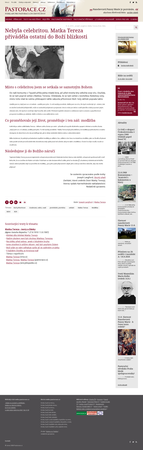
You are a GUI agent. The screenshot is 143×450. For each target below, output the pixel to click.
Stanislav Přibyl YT (93, 402)
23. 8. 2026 (121, 79)
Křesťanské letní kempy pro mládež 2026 (126, 38)
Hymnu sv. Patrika (52, 431)
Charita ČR (92, 399)
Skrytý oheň (100, 177)
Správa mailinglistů (127, 65)
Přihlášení (123, 62)
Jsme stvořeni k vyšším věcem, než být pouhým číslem (32, 244)
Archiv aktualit (122, 385)
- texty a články (27, 229)
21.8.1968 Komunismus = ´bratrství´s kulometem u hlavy (125, 177)
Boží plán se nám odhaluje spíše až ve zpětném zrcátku (32, 247)
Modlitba (95, 208)
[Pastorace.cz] (25, 11)
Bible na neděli (125, 75)
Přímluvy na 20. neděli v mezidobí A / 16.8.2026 (126, 254)
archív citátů (132, 12)
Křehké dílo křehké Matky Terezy (22, 235)
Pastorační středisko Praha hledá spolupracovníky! (126, 370)
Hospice (100, 399)
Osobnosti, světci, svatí (37, 208)
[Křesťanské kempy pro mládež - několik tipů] (127, 47)
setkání (71, 208)
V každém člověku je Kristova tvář (22, 250)
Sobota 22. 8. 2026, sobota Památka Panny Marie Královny (126, 95)
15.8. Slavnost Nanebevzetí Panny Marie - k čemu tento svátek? (125, 322)
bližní (8, 212)
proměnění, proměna (57, 208)
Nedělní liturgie (127, 113)
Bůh (15, 212)
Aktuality (122, 122)
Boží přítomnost (19, 208)
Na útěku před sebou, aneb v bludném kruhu (27, 241)
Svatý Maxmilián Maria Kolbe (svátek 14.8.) (126, 276)
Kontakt (7, 441)
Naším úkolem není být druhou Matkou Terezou (29, 238)
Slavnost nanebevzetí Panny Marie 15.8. (126, 223)
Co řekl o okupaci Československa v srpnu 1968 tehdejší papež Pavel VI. (126, 134)
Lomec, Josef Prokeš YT (87, 404)
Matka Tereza (92, 26)
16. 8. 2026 (128, 79)
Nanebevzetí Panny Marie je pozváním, (114, 9)
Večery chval (97, 406)
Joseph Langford (81, 26)
